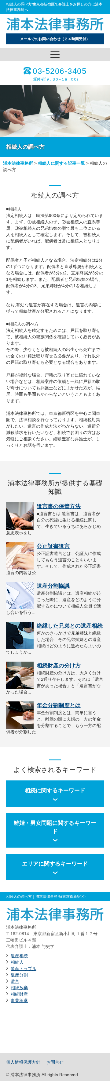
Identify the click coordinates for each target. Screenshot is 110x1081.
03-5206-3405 (59, 71)
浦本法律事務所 (18, 163)
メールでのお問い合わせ (55, 39)
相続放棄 (19, 987)
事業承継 (19, 1000)
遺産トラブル (23, 968)
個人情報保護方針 (23, 1062)
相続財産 (19, 994)
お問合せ (55, 1062)
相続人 (17, 962)
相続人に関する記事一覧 (61, 163)
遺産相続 (19, 955)
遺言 (15, 981)
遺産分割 (19, 975)
